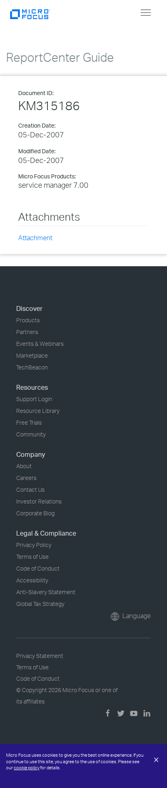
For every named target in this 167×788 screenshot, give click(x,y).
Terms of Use (32, 556)
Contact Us (30, 489)
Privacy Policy (33, 544)
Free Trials (29, 422)
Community (31, 434)
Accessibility (32, 580)
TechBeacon (32, 367)
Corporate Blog (35, 513)
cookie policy (26, 768)
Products (28, 320)
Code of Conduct (38, 568)
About (24, 465)
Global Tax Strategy (40, 603)
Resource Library (38, 410)
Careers (26, 477)
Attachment (35, 238)
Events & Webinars (40, 343)
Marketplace (32, 355)
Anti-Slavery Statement (45, 591)
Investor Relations (39, 501)
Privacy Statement (39, 655)
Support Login (34, 398)
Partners (27, 331)
